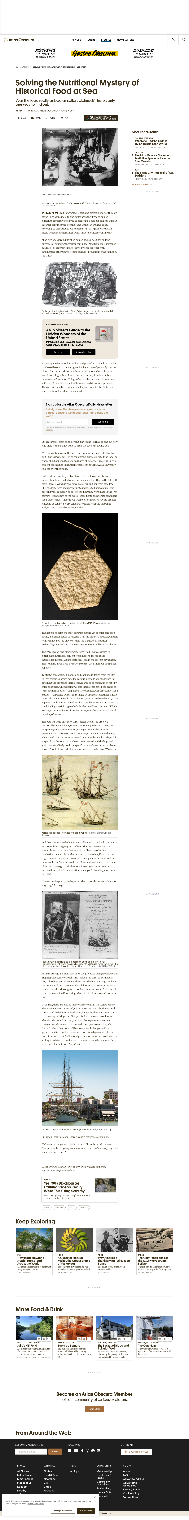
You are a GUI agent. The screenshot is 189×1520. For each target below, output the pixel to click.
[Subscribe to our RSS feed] (98, 1451)
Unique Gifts (104, 1492)
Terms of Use (130, 1497)
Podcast (49, 1490)
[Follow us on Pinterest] (93, 1451)
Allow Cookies (86, 1511)
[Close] (95, 1497)
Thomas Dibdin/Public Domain (81, 313)
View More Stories (141, 184)
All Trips (74, 1471)
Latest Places (25, 1475)
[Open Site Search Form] (184, 40)
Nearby (21, 1490)
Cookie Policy (131, 1493)
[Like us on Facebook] (69, 1451)
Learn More (94, 1409)
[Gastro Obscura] (45, 53)
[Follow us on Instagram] (87, 1451)
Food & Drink (51, 1475)
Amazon (58, 352)
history (83, 1208)
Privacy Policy (98, 427)
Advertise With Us (133, 1479)
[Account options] (173, 40)
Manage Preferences (63, 1511)
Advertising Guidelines (130, 1484)
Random (22, 1486)
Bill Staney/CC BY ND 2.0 (98, 1129)
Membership (104, 1471)
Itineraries (49, 1479)
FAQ (125, 1475)
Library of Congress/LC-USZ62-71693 (96, 966)
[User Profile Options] (173, 40)
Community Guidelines (103, 1483)
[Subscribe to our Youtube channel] (76, 1451)
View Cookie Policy (36, 1504)
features (59, 1208)
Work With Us (105, 1496)
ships (46, 1208)
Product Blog (104, 1488)
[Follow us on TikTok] (82, 1451)
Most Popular (25, 1479)
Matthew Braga (28, 111)
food (71, 1208)
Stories (25, 67)
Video (47, 1486)
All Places (23, 1471)
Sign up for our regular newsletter (58, 1171)
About (126, 1471)
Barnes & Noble (83, 352)
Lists (46, 1482)
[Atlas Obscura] (20, 40)
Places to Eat (25, 1482)
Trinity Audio (56, 194)
